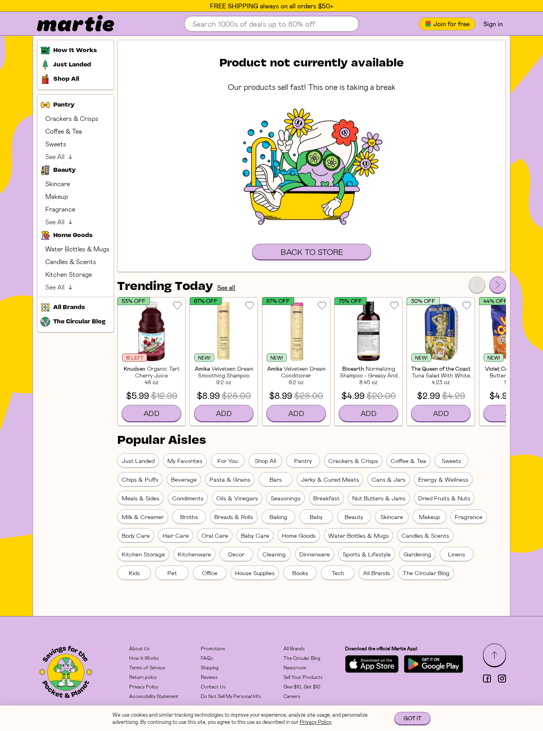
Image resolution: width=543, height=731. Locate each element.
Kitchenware (194, 554)
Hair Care (176, 535)
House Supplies (255, 572)
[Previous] (477, 284)
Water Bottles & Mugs (77, 249)
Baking (278, 516)
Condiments (188, 498)
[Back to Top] (494, 655)
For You (227, 460)
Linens (456, 554)
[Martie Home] (69, 24)
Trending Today (165, 286)
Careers (292, 696)
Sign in (493, 23)
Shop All (265, 460)
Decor (236, 554)
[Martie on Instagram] (502, 678)
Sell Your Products (303, 677)
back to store (312, 252)
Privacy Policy (143, 686)
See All (54, 156)
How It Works (144, 658)
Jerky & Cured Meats (330, 479)
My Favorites (184, 460)
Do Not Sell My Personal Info (231, 696)
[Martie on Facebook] (487, 678)
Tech (338, 572)
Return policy (143, 677)
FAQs (207, 658)
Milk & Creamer (143, 516)
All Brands (376, 572)
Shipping (210, 667)
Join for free (451, 23)
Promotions (213, 648)
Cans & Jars (388, 479)
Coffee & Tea (63, 131)
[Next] (497, 284)
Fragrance (60, 209)
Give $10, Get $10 (301, 686)
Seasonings (286, 498)
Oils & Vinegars (237, 498)
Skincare (57, 183)
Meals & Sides (140, 498)
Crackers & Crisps (72, 118)
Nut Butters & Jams (378, 498)
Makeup (56, 196)
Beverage (184, 479)
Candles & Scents (70, 261)
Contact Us (213, 686)
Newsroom (294, 667)
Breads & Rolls (233, 516)
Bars (276, 479)
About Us (139, 648)
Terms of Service (147, 667)
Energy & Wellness (443, 479)
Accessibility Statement (153, 696)
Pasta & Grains (229, 479)
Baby (316, 516)
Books (300, 572)
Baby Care (255, 535)
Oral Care (215, 535)
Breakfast (326, 498)
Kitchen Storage (68, 274)
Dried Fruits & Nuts (444, 498)
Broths (189, 516)
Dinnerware (314, 554)
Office (209, 572)
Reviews (209, 677)
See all (226, 287)
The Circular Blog (426, 572)
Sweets (55, 144)
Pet (172, 572)
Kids (134, 572)
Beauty (354, 516)
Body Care (136, 535)
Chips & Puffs (140, 479)
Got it (412, 718)
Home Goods (299, 535)
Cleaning (274, 554)
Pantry (303, 460)
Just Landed (138, 460)
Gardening (417, 554)
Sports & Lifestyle (367, 554)
